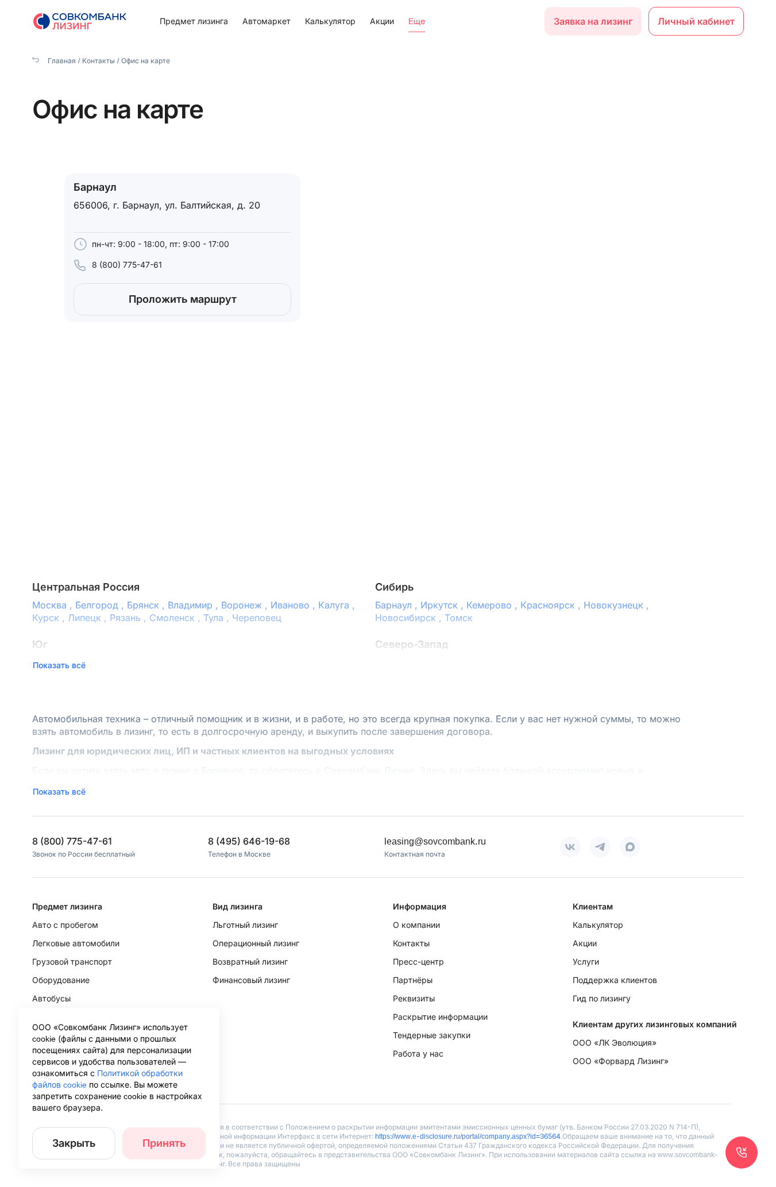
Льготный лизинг (245, 925)
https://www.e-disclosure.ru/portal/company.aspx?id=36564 (468, 1136)
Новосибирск (410, 617)
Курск (50, 617)
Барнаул (397, 605)
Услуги (586, 961)
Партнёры (413, 980)
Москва (53, 605)
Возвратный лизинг (250, 961)
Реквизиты (414, 998)
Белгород (101, 605)
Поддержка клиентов (615, 980)
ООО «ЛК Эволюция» (615, 1042)
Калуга (338, 605)
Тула (217, 617)
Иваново (294, 605)
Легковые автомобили (75, 943)
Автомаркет (266, 21)
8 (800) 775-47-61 (127, 264)
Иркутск (443, 605)
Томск (459, 617)
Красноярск (552, 605)
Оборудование (61, 980)
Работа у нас (418, 1053)
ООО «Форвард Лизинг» (621, 1061)
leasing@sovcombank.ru (435, 841)
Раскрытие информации (440, 1017)
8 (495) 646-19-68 (249, 841)
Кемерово (493, 605)
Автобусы (51, 998)
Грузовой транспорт (72, 961)
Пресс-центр (418, 961)
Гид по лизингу (602, 998)
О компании (416, 925)
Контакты (98, 60)
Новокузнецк (618, 605)
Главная (61, 60)
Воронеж (246, 605)
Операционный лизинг (256, 943)
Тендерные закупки (431, 1035)
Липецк (89, 617)
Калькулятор (330, 21)
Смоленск (176, 617)
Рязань (129, 617)
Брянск (147, 605)
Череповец (256, 617)
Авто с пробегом (65, 925)
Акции (382, 21)
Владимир (194, 605)
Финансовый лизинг (251, 980)
